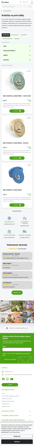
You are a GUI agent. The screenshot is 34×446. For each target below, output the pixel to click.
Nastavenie (17, 436)
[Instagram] (7, 378)
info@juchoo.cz (9, 371)
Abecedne (16, 38)
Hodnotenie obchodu (17, 245)
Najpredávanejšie (7, 38)
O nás (3, 393)
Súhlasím (17, 441)
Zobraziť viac (17, 292)
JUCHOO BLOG (6, 403)
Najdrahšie (24, 34)
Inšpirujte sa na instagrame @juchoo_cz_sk (18, 328)
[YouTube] (12, 378)
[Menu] (32, 2)
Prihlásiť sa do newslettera (10, 359)
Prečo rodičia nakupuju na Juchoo (10, 396)
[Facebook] (3, 378)
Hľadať (30, 6)
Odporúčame (5, 34)
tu (19, 432)
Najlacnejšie (14, 34)
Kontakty (10, 384)
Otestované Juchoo (7, 398)
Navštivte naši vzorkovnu (8, 401)
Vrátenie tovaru (6, 406)
